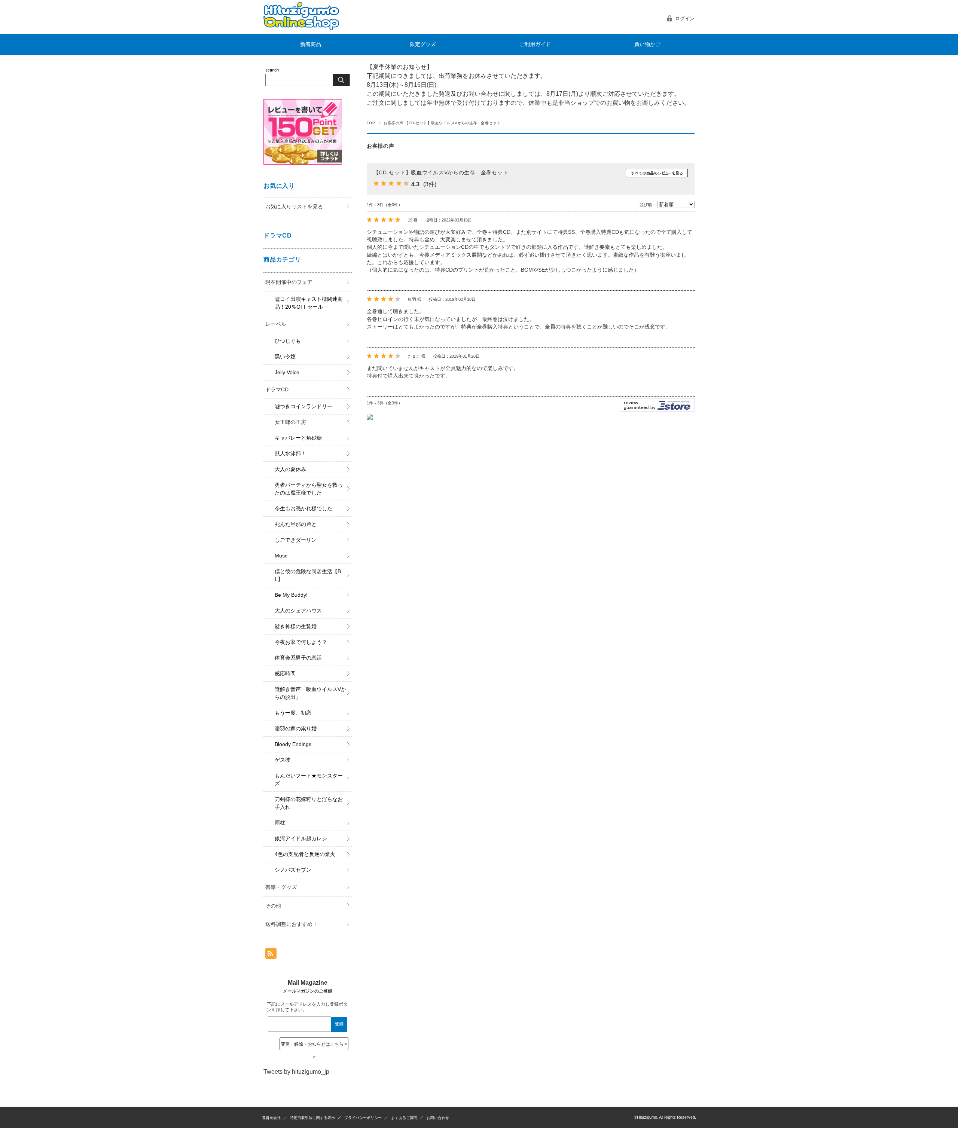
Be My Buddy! (291, 595)
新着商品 (310, 44)
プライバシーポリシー (363, 1118)
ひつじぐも (288, 341)
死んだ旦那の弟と (296, 524)
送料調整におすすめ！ (291, 924)
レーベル (275, 324)
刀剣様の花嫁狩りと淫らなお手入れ (309, 803)
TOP (371, 123)
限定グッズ (423, 44)
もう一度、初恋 (293, 713)
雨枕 (280, 823)
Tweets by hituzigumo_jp (296, 1072)
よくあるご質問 (404, 1118)
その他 (273, 906)
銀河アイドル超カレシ (301, 838)
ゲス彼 (282, 760)
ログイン (685, 18)
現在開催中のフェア (288, 282)
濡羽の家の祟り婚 (296, 728)
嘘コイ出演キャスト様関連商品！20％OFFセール (309, 303)
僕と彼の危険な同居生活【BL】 (308, 575)
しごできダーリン (296, 540)
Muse (281, 556)
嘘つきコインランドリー (303, 406)
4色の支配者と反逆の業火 (305, 854)
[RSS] (271, 955)
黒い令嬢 (285, 357)
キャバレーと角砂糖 (298, 438)
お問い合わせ (438, 1118)
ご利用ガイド (535, 44)
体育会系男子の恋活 (298, 658)
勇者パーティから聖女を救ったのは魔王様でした (309, 489)
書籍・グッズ (281, 887)
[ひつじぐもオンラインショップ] (301, 28)
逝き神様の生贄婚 (296, 626)
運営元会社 (271, 1118)
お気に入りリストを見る (294, 207)
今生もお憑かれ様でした (303, 508)
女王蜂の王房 (290, 422)
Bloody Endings (293, 744)
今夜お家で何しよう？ (301, 642)
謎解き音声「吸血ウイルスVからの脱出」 (310, 693)
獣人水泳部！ (290, 453)
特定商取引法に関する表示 (312, 1118)
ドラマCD (277, 389)
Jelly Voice (287, 372)
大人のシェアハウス (298, 611)
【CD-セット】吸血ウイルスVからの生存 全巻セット (441, 172)
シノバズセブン (293, 870)
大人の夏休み (290, 469)
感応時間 (285, 673)
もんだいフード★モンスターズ (309, 779)
